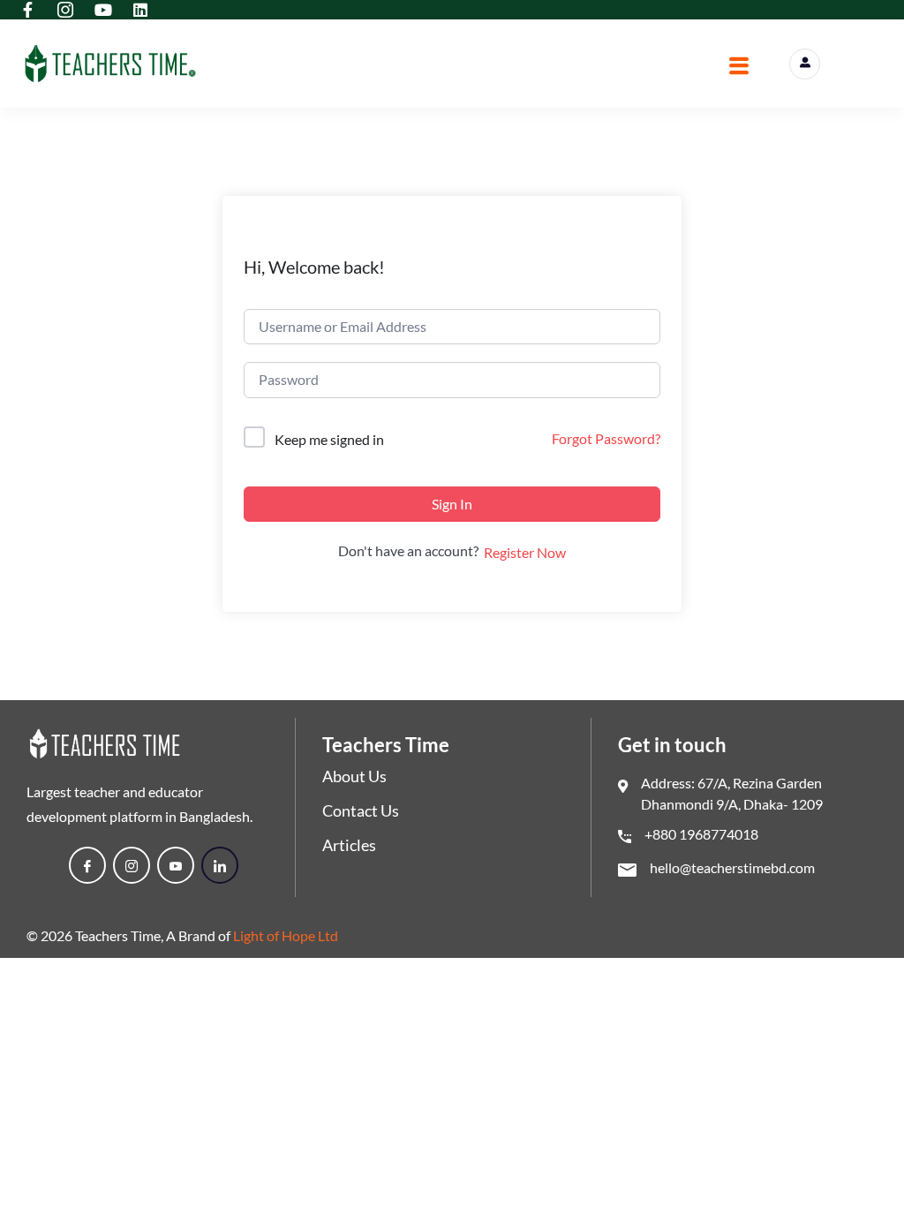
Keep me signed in (329, 439)
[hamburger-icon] (738, 68)
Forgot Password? (606, 438)
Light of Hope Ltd (285, 935)
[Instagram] (131, 865)
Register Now (525, 552)
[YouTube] (175, 865)
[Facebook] (87, 865)
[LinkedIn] (219, 865)
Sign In (452, 503)
